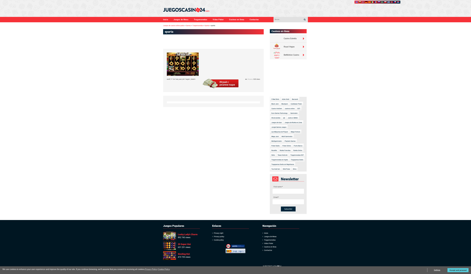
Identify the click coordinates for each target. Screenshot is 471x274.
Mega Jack (275, 136)
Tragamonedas (200, 20)
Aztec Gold (285, 99)
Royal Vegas (289, 47)
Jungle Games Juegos (278, 127)
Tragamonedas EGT (297, 155)
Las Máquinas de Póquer (279, 132)
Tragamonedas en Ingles (279, 160)
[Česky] (395, 2)
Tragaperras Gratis (297, 160)
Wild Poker (286, 169)
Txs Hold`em (275, 169)
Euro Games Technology (279, 113)
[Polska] (385, 2)
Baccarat (295, 99)
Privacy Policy (151, 269)
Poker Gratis (275, 146)
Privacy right (218, 233)
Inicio (165, 20)
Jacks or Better (293, 118)
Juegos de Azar (276, 122)
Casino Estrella (290, 38)
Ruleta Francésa (285, 150)
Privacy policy (219, 237)
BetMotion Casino (291, 55)
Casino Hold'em (276, 108)
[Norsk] (392, 2)
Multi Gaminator (287, 136)
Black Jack (275, 104)
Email (276, 197)
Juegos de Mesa (181, 20)
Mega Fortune (295, 132)
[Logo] (186, 10)
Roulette (274, 150)
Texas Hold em (283, 155)
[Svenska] (382, 2)
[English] (363, 2)
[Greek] (357, 2)
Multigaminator (276, 141)
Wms (294, 169)
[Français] (376, 2)
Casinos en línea (236, 20)
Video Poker (218, 20)
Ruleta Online (297, 150)
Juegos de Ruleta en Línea (293, 122)
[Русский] (379, 2)
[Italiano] (373, 2)
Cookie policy (219, 240)
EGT (298, 108)
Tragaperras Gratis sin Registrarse (282, 164)
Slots (273, 155)
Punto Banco (298, 146)
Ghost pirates (275, 118)
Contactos (254, 20)
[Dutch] (398, 2)
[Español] (369, 2)
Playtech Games (290, 141)
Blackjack (284, 104)
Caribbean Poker (296, 104)
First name (278, 187)
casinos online (289, 108)
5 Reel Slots (275, 99)
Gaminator (294, 113)
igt (284, 118)
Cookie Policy (164, 269)
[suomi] (388, 2)
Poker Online (286, 146)
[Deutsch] (366, 2)
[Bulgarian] (360, 2)
